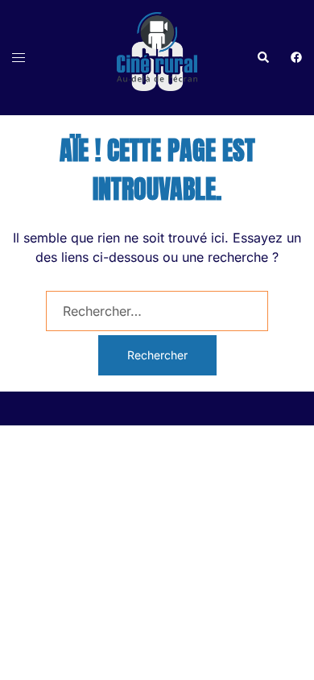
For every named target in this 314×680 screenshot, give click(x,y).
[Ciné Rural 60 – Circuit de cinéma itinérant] (157, 56)
